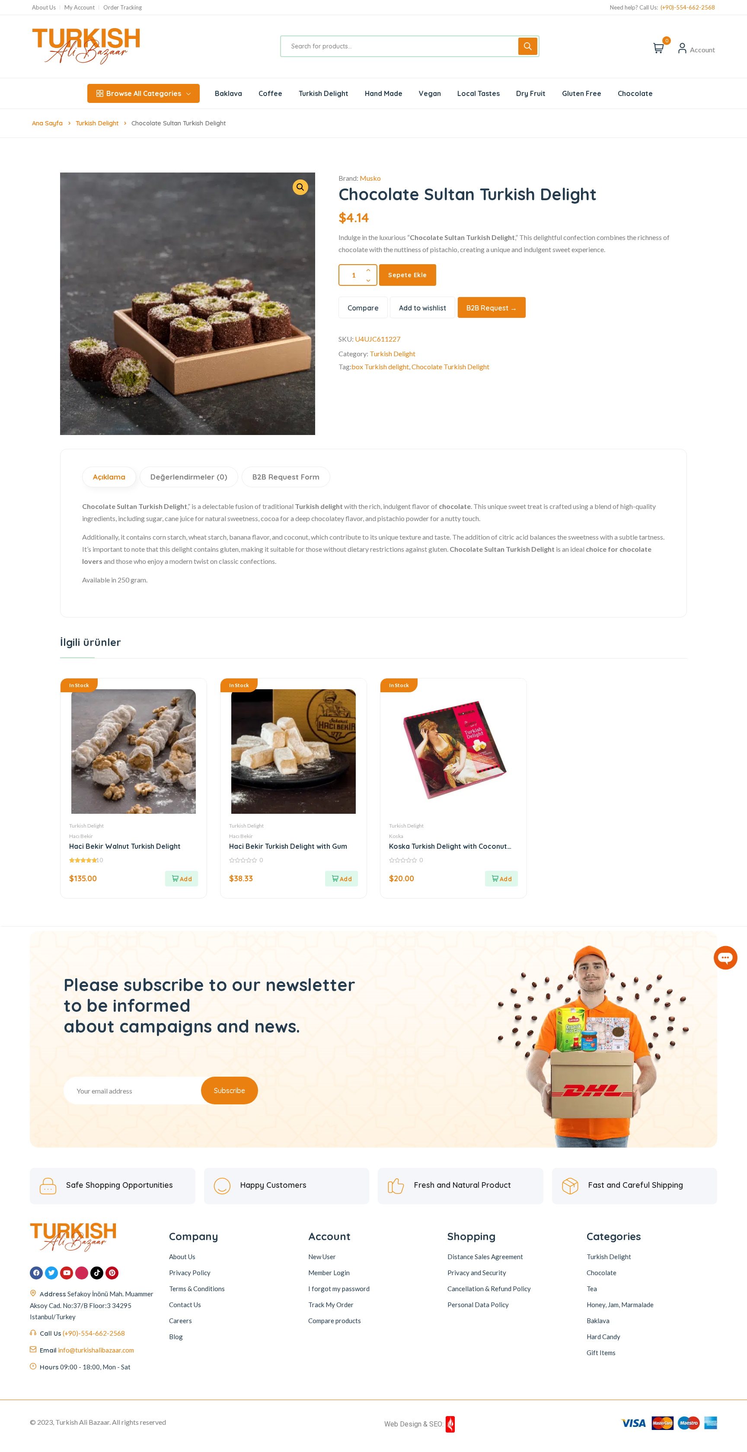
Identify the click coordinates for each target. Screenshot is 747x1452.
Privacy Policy (190, 1272)
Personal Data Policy (478, 1304)
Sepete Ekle (407, 275)
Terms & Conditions (197, 1288)
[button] (300, 187)
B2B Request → (491, 308)
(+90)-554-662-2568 (688, 7)
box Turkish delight (380, 366)
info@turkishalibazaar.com (96, 1350)
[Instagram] (81, 1273)
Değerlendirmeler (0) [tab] (188, 476)
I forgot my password (339, 1288)
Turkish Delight (97, 123)
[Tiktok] (96, 1273)
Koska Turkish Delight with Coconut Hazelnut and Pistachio (448, 846)
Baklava (598, 1320)
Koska (396, 836)
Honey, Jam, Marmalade (620, 1304)
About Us (44, 7)
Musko (370, 178)
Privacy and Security (476, 1272)
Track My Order (331, 1304)
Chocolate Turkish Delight (450, 366)
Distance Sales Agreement (485, 1256)
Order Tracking (122, 7)
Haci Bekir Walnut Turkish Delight (125, 846)
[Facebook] (36, 1273)
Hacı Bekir (81, 836)
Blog (176, 1336)
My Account (79, 7)
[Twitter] (51, 1273)
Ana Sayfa (47, 123)
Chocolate (601, 1272)
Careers (180, 1320)
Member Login (329, 1272)
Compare (363, 308)
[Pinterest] (111, 1273)
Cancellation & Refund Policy (489, 1288)
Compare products (334, 1320)
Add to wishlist (422, 308)
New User (322, 1256)
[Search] (527, 46)
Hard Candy (603, 1336)
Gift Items (601, 1352)
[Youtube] (66, 1273)
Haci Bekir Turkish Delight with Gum (288, 846)
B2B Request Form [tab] (285, 476)
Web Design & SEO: (414, 1424)
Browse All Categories (143, 93)
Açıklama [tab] (109, 476)
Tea (592, 1288)
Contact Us (185, 1304)
